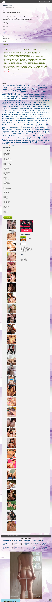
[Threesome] (11, 478)
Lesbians (28, 129)
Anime (48, 129)
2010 (26, 102)
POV (42, 100)
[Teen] (11, 468)
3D (35, 122)
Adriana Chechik (19, 110)
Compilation (43, 94)
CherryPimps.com (40, 106)
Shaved (21, 122)
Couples (5, 112)
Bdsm (4, 127)
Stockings (9, 104)
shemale (29, 125)
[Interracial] (11, 426)
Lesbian (34, 106)
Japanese (34, 85)
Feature (41, 112)
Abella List (6, 173)
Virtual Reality (41, 110)
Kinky (11, 118)
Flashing (7, 110)
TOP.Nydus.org (6, 206)
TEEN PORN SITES (7, 165)
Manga (20, 98)
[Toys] (11, 333)
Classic (35, 96)
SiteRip (5, 125)
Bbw (44, 85)
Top (50, 600)
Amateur (5, 120)
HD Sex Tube (6, 182)
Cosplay (18, 112)
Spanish (4, 87)
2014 (23, 85)
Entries (23, 258)
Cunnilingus (21, 138)
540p (30, 108)
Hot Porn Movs (6, 174)
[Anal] (11, 240)
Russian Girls (15, 138)
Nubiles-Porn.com (35, 116)
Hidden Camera (35, 94)
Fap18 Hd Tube (6, 179)
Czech (11, 120)
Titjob (10, 134)
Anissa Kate (46, 100)
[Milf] (11, 447)
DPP (47, 124)
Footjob (13, 112)
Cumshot (13, 108)
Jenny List (5, 178)
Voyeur (23, 142)
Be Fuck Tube (26, 548)
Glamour (42, 116)
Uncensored (5, 138)
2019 (4, 114)
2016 (4, 94)
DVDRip (30, 132)
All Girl (8, 114)
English (24, 87)
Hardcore (23, 131)
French (4, 85)
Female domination (29, 112)
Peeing (20, 124)
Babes (35, 90)
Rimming (5, 116)
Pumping (46, 112)
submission (41, 96)
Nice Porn (5, 187)
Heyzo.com (31, 118)
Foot (13, 110)
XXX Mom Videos (36, 548)
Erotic (35, 114)
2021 (45, 140)
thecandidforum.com (37, 129)
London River (11, 124)
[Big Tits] (11, 302)
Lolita (7, 135)
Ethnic (11, 142)
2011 (44, 108)
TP (32, 100)
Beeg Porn (6, 181)
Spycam (19, 94)
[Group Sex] (11, 509)
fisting (21, 96)
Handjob (31, 122)
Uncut (47, 106)
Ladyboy (13, 90)
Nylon (14, 118)
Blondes (7, 131)
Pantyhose (15, 102)
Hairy (16, 92)
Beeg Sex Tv (6, 207)
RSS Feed (12, 145)
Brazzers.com (42, 134)
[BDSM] (11, 292)
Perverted (32, 127)
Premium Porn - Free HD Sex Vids (26, 249)
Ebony (48, 108)
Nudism (44, 104)
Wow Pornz (6, 211)
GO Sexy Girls (6, 157)
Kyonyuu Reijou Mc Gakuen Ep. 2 (43, 75)
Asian (26, 114)
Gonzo (38, 142)
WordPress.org (24, 260)
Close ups (16, 104)
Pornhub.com (10, 127)
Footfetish (48, 134)
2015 (29, 110)
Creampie (25, 134)
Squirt (38, 100)
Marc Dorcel (30, 114)
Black (43, 92)
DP (31, 142)
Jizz (22, 112)
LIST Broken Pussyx (7, 158)
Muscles (22, 102)
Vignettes (9, 100)
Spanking (18, 87)
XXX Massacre (6, 155)
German (12, 114)
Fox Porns (5, 186)
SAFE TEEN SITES (7, 163)
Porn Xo (5, 197)
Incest (37, 140)
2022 (41, 85)
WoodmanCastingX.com (41, 135)
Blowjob (31, 87)
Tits (21, 127)
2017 (9, 87)
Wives (8, 85)
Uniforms (38, 118)
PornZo (5, 193)
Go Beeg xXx (6, 169)
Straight (44, 127)
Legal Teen (13, 85)
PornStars (25, 96)
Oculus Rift (40, 114)
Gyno (9, 112)
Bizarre (34, 142)
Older (41, 140)
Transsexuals (31, 92)
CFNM (9, 122)
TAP (39, 85)
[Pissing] (11, 271)
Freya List (5, 177)
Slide (35, 131)
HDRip (15, 98)
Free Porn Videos (7, 201)
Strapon (45, 87)
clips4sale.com (17, 142)
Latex (35, 138)
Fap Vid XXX (16, 548)
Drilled (37, 127)
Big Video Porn (6, 202)
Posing (40, 102)
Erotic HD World (6, 168)
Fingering (39, 88)
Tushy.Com (19, 85)
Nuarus (8, 7)
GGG (40, 127)
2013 (34, 100)
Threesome (22, 92)
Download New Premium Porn (25, 250)
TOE (23, 140)
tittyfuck (43, 129)
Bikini (13, 87)
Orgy (3, 132)
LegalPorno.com (7, 102)
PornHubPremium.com (26, 94)
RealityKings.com (26, 127)
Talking (42, 98)
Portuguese (30, 120)
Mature (36, 98)
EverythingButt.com (6, 108)
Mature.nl (47, 118)
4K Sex (25, 547)
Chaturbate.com (14, 122)
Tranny (44, 102)
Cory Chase (22, 129)
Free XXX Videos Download (25, 246)
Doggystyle (24, 106)
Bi (9, 135)
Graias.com (30, 96)
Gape (4, 90)
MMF (10, 110)
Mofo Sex (34, 547)
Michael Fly (40, 89)
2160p (27, 85)
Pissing (46, 98)
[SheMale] (11, 457)
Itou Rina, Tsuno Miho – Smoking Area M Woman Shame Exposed (17, 55)
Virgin (38, 122)
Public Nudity (20, 108)
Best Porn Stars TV (7, 192)
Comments (24, 259)
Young (18, 90)
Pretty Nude (6, 198)
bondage (9, 140)
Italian (32, 138)
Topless (12, 92)
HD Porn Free (44, 546)
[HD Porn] (11, 250)
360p (29, 106)
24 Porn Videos (6, 210)
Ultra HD (30, 102)
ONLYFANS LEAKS (7, 162)
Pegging (19, 135)
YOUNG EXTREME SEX (8, 160)
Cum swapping (35, 124)
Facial (15, 140)
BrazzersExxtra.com (6, 92)
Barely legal (29, 116)
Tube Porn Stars (7, 205)
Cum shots (28, 100)
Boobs (4, 100)
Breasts (14, 94)
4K (34, 135)
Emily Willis (36, 112)
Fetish (8, 94)
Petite (4, 140)
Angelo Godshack (25, 98)
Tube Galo (6, 212)
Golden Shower (29, 90)
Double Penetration (20, 116)
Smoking (16, 127)
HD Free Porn (6, 203)
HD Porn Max (6, 208)
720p (39, 120)
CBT (35, 118)
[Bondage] (11, 499)
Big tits (41, 138)
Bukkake (16, 106)
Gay (17, 96)
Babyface (26, 122)
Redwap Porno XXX (7, 188)
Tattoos (34, 111)
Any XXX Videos (7, 184)
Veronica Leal (43, 122)
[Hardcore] (11, 395)
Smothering (44, 120)
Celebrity (4, 106)
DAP (46, 96)
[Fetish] (11, 354)
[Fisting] (11, 530)
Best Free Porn (5, 550)
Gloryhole (23, 118)
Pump (7, 142)
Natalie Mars (12, 129)
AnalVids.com (42, 124)
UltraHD (23, 124)
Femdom (5, 122)
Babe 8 (43, 548)
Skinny (24, 110)
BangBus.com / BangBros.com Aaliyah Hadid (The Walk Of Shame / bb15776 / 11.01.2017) (22, 52)
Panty (31, 134)
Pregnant (8, 90)
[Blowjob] (11, 312)
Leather (32, 98)
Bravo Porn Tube (7, 183)
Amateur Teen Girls (7, 150)
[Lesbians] (11, 437)
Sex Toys (38, 92)
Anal (38, 131)
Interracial (24, 120)
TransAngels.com (5, 118)
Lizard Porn (6, 196)
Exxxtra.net (22, 252)
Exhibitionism (15, 100)
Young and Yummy (7, 172)
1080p (43, 131)
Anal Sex (38, 104)
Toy (3, 110)
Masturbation (10, 96)
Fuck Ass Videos (36, 546)
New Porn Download (24, 247)
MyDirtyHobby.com (31, 140)
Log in (22, 256)
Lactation (7, 129)
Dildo (11, 116)
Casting (17, 129)
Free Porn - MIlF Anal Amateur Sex (26, 248)
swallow (21, 114)
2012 (19, 140)
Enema (16, 124)
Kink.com (35, 108)
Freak (34, 134)
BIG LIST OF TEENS (7, 164)
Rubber (4, 134)
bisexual (21, 104)
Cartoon (33, 104)
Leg (37, 134)
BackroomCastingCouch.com (27, 135)
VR (32, 129)
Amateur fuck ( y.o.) (7, 159)
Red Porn (44, 542)
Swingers (26, 108)
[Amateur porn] (11, 224)
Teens (23, 90)
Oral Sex (17, 120)
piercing (18, 118)
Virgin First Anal (7, 153)
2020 (46, 138)
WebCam (21, 100)
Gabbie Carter (5, 143)
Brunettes (34, 102)
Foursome (13, 135)
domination (14, 132)
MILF (11, 106)
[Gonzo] (11, 385)
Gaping (27, 138)
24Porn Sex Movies (45, 547)
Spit (16, 114)
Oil (4, 142)
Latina (4, 135)
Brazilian (43, 118)
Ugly (46, 110)
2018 (4, 104)
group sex (9, 98)
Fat (48, 132)
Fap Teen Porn (6, 167)
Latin (27, 118)
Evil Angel (35, 120)
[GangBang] (11, 364)
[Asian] (11, 281)
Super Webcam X (7, 154)
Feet (10, 138)
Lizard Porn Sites (23, 251)
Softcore (28, 142)
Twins (7, 134)
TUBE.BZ (15, 542)
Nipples (40, 108)
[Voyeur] (11, 416)
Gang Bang (28, 104)
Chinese (4, 98)
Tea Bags (26, 140)
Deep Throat (16, 134)
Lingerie (44, 142)
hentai (7, 106)
